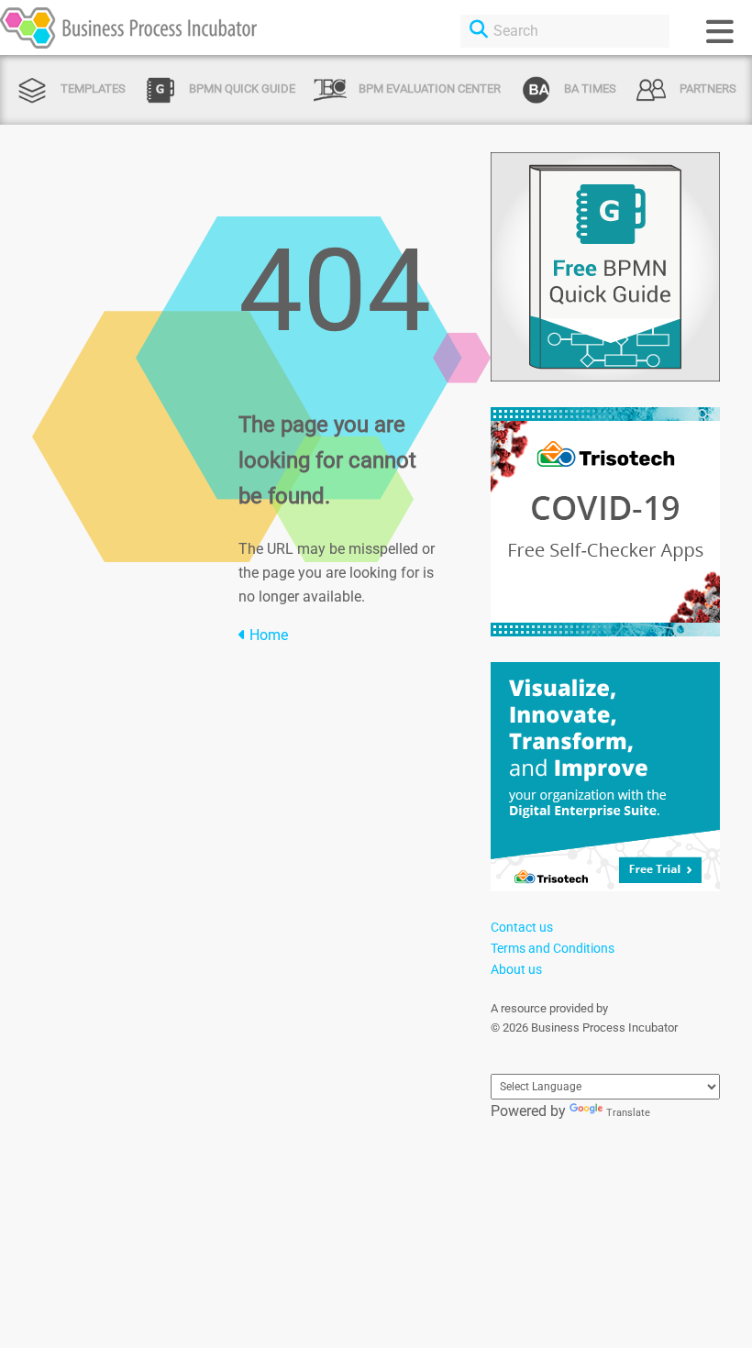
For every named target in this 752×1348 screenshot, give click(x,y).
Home (267, 635)
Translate (628, 1113)
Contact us (522, 927)
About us (516, 969)
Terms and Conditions (552, 948)
